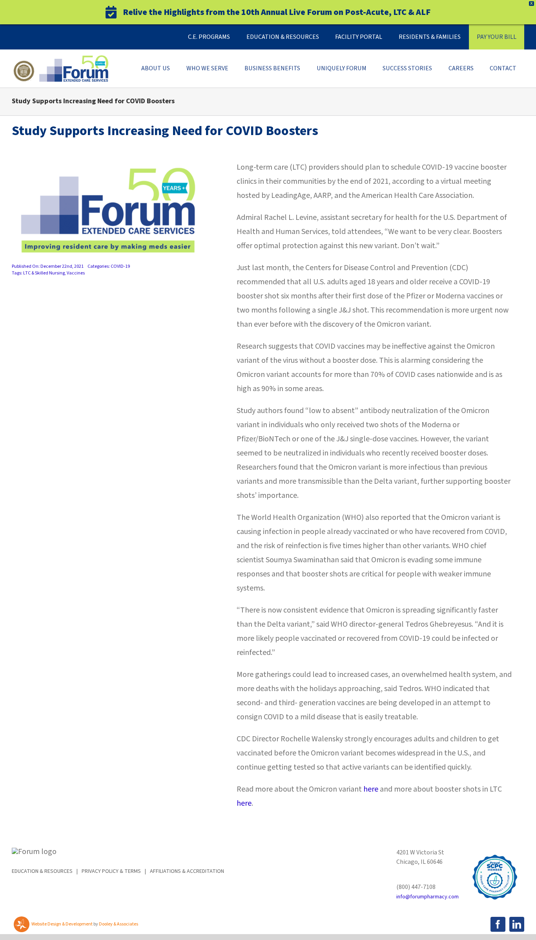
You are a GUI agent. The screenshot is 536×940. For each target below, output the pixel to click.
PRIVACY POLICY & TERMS (111, 871)
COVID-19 (120, 266)
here (370, 789)
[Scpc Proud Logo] (494, 851)
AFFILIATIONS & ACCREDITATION (187, 871)
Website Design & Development (62, 924)
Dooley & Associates (118, 924)
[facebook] (497, 924)
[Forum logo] (60, 59)
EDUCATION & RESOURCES (42, 871)
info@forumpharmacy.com (427, 897)
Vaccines (76, 273)
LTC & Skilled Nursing (44, 273)
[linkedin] (516, 924)
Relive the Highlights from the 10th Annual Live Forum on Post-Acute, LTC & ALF (276, 12)
